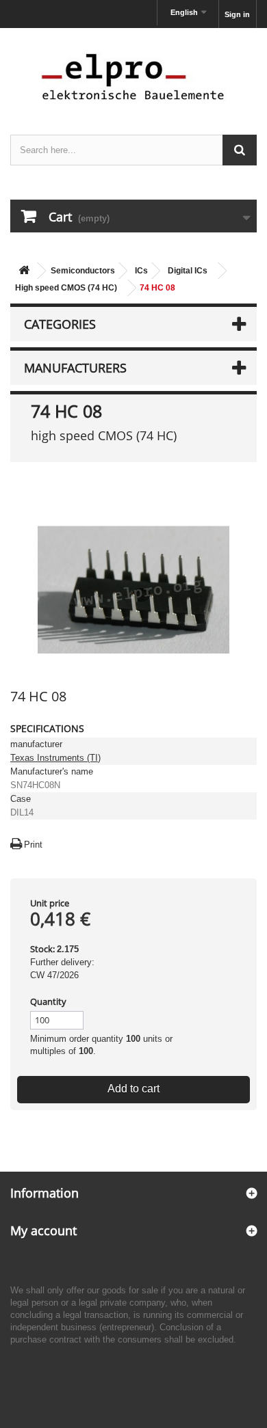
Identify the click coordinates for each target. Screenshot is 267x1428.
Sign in (237, 14)
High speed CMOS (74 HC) (66, 288)
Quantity (48, 1001)
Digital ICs (187, 270)
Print (33, 844)
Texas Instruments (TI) (55, 758)
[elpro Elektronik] (133, 76)
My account (43, 1230)
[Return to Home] (24, 271)
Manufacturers (75, 368)
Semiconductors (83, 270)
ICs (141, 270)
